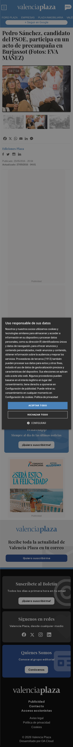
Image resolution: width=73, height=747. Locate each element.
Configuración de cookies (19, 397)
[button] (36, 423)
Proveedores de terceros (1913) (34, 359)
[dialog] (36, 374)
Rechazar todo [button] (37, 414)
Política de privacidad (46, 397)
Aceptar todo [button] (38, 405)
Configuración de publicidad (20, 388)
